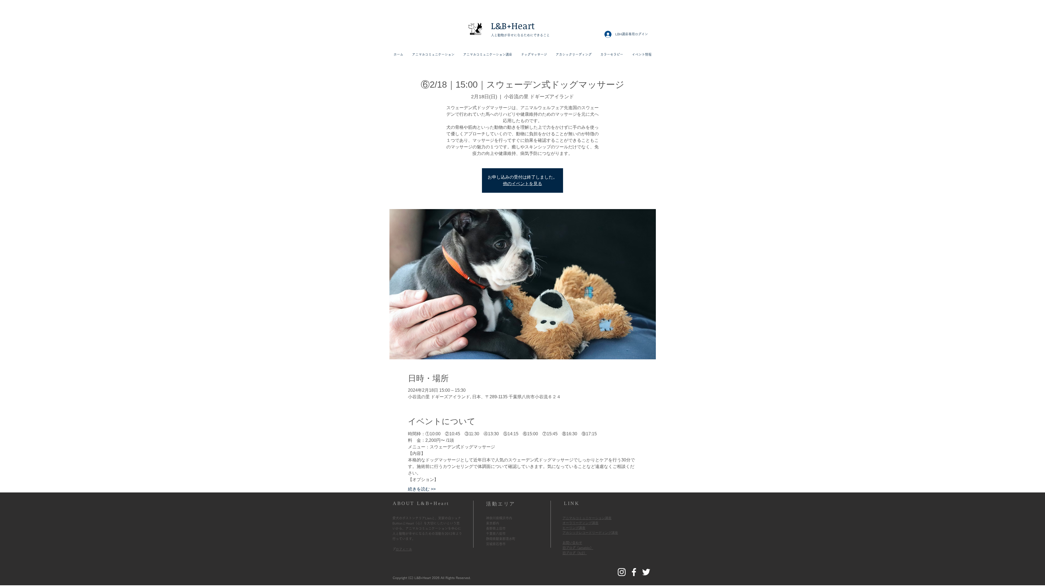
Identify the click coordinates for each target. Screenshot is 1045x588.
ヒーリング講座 (574, 528)
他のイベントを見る (522, 183)
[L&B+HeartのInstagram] (621, 572)
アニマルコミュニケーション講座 (587, 518)
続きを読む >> (422, 489)
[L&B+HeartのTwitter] (646, 572)
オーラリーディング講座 (580, 523)
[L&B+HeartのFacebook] (634, 572)
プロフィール (404, 549)
